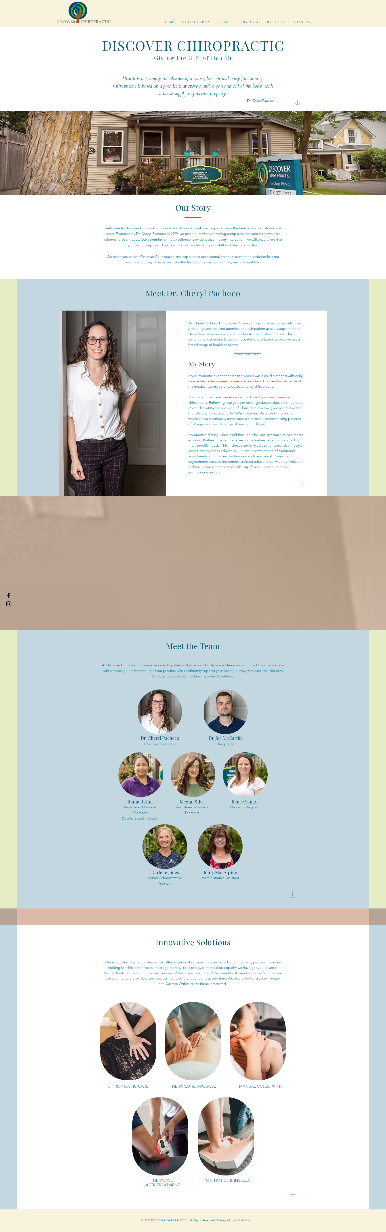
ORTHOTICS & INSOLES (228, 1180)
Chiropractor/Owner (160, 744)
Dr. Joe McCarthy (226, 738)
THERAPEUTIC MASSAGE (193, 1086)
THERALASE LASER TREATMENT (162, 1183)
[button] (247, 21)
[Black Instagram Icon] (8, 604)
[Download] (297, 104)
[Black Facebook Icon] (8, 595)
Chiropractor (226, 744)
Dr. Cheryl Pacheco (160, 738)
